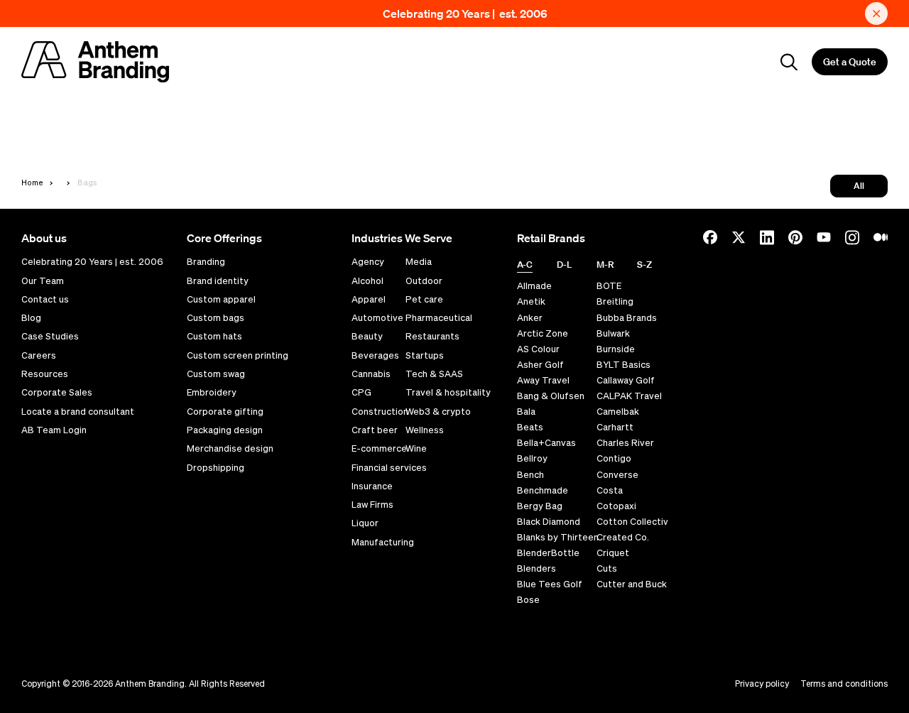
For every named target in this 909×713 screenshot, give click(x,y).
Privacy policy (762, 683)
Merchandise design (230, 449)
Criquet (613, 553)
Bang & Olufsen (550, 396)
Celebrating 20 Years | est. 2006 (465, 13)
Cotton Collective (635, 521)
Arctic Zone (542, 333)
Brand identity (218, 281)
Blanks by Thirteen (558, 537)
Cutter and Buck (632, 584)
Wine (416, 449)
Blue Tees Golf (549, 584)
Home (32, 182)
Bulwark (613, 333)
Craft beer (375, 430)
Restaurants (432, 337)
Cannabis (371, 374)
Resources (44, 374)
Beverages (375, 356)
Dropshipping (215, 468)
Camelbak (618, 411)
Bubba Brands (627, 317)
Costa (610, 490)
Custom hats (214, 337)
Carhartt (615, 427)
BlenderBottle (548, 553)
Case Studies (50, 337)
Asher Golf (540, 364)
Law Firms (372, 505)
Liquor (365, 523)
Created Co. (623, 537)
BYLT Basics (624, 364)
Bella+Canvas (546, 442)
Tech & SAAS (434, 374)
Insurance (372, 486)
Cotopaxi (616, 506)
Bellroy (532, 458)
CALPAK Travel (629, 396)
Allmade (534, 286)
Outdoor (423, 281)
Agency (368, 262)
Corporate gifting (225, 412)
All (859, 186)
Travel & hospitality (448, 393)
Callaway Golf (626, 380)
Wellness (424, 430)
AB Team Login (54, 430)
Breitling (615, 301)
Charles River (625, 442)
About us (44, 238)
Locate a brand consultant (77, 412)
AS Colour (538, 349)
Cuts (607, 568)
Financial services (389, 468)
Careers (38, 356)
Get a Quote (849, 61)
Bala (526, 411)
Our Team (42, 281)
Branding (206, 262)
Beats (530, 427)
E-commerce (379, 449)
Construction (380, 412)
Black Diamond (548, 521)
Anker (530, 317)
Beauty (367, 337)
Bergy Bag (539, 506)
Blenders (536, 568)
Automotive (377, 318)
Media (418, 262)
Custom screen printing (237, 356)
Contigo (614, 458)
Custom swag (216, 374)
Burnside (616, 349)
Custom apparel (221, 300)
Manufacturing (383, 543)
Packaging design (225, 430)
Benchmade (542, 490)
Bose (528, 599)
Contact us (45, 300)
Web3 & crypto (438, 412)
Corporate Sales (56, 393)
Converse (617, 474)
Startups (424, 356)
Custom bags (215, 318)
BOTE (609, 286)
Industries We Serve (402, 238)
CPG (361, 393)
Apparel (369, 300)
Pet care (424, 300)
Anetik (531, 301)
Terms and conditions (844, 683)
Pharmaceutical (438, 318)
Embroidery (211, 393)
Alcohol (367, 281)
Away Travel (543, 380)
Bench (530, 474)
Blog (31, 318)
